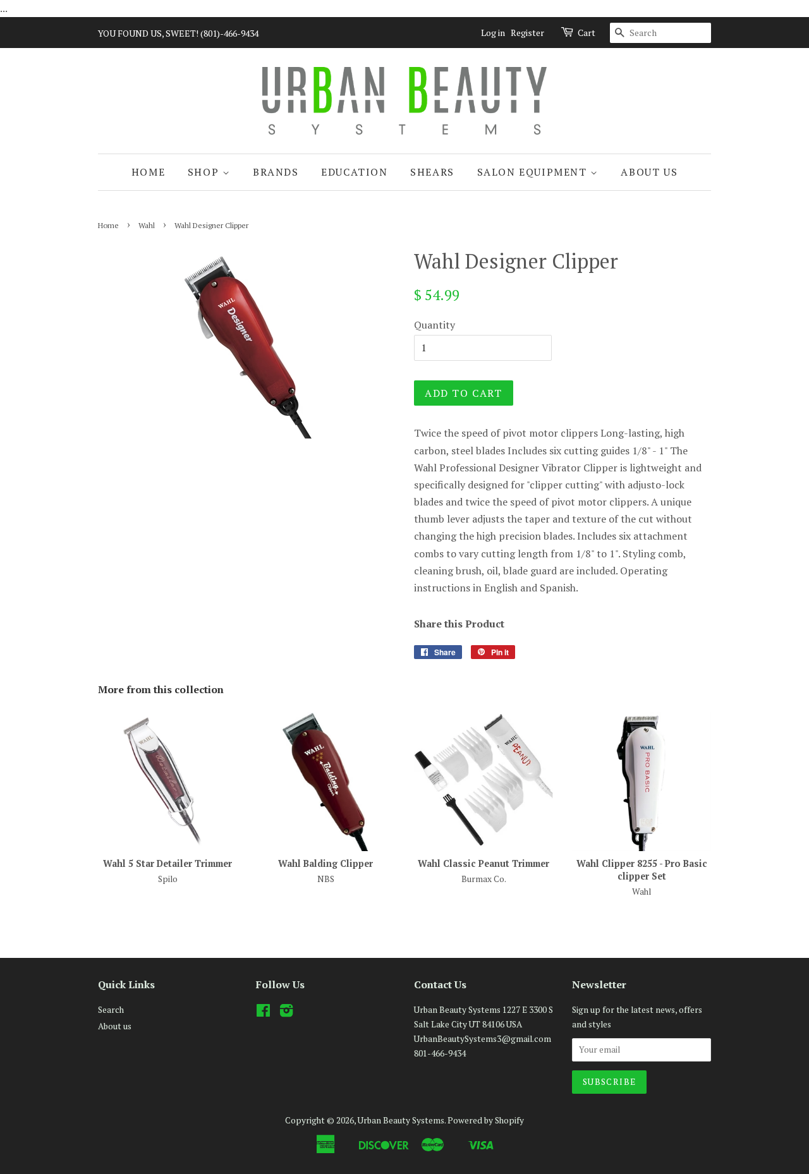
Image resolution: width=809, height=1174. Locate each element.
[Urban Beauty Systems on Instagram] (286, 1013)
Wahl (146, 225)
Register (527, 33)
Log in (493, 33)
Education (354, 172)
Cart (586, 33)
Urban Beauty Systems (401, 1120)
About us (649, 172)
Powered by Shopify (485, 1120)
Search (111, 1009)
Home (148, 172)
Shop (205, 172)
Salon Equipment (534, 172)
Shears (432, 172)
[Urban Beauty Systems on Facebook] (263, 1013)
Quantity (434, 325)
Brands (276, 172)
